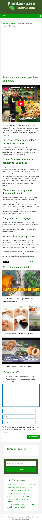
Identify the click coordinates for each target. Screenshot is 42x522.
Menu (4, 16)
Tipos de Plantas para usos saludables (14, 517)
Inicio (6, 24)
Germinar (13, 24)
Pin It (31, 262)
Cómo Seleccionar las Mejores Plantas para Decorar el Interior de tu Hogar (21, 499)
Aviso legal (26, 519)
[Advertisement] (21, 52)
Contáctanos (16, 519)
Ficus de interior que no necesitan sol (21, 484)
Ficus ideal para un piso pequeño (19, 488)
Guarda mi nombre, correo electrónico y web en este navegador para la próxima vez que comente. (20, 429)
